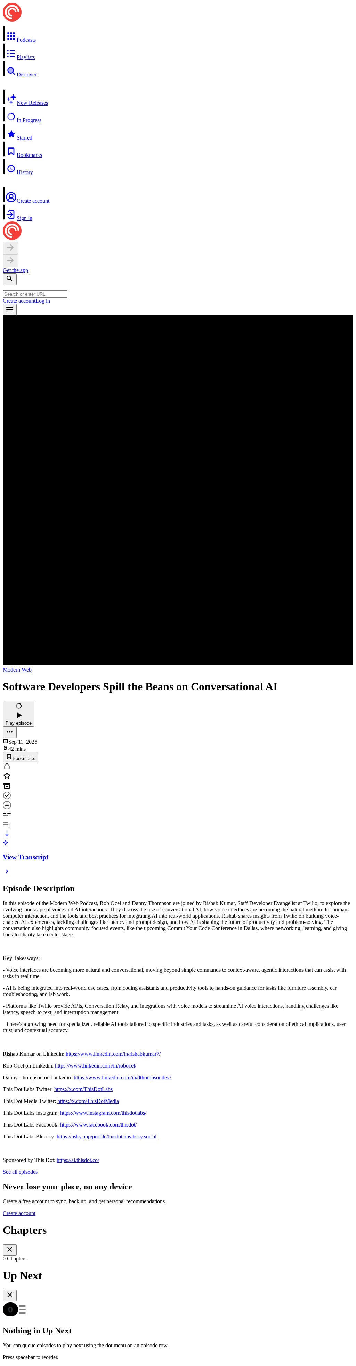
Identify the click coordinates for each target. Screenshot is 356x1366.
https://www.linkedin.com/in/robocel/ (95, 1066)
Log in (42, 301)
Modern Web (17, 670)
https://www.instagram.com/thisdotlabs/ (103, 1113)
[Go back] (10, 248)
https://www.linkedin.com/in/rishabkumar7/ (113, 1054)
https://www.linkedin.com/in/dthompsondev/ (122, 1077)
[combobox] (35, 294)
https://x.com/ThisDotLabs (83, 1089)
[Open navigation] (10, 309)
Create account (19, 301)
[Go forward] (10, 260)
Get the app (15, 270)
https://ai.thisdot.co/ (78, 1160)
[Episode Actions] (10, 732)
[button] (178, 34)
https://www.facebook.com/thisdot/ (98, 1125)
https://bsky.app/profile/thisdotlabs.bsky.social (106, 1136)
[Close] (10, 1250)
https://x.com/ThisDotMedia (88, 1101)
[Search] (10, 279)
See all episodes (20, 1172)
